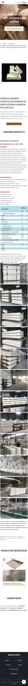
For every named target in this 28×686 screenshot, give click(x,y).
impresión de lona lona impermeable (14, 536)
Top (24, 681)
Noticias (9, 664)
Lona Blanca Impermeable (11, 523)
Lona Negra (12, 521)
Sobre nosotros (14, 669)
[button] (15, 2)
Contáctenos (14, 673)
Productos (11, 43)
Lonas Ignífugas (20, 521)
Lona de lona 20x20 (14, 525)
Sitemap (14, 683)
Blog (20, 664)
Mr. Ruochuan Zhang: (10, 606)
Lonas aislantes (4, 521)
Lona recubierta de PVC (12, 529)
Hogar (4, 43)
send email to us (15, 123)
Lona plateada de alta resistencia (12, 527)
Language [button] (24, 2)
